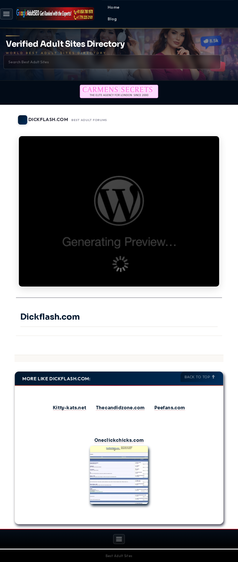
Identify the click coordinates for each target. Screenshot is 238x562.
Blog (112, 18)
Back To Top (198, 376)
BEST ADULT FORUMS (89, 120)
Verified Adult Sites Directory (65, 44)
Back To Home (208, 116)
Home (114, 7)
